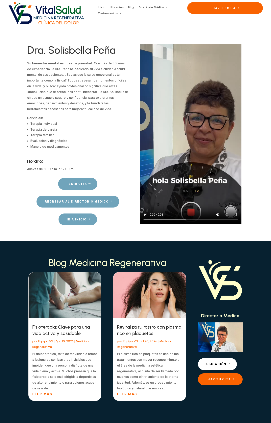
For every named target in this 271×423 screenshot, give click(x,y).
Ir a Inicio (77, 219)
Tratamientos (108, 13)
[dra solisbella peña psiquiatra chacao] (220, 351)
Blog (131, 7)
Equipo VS (45, 341)
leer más (42, 394)
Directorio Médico (151, 7)
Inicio (101, 7)
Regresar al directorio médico (77, 201)
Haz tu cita (224, 8)
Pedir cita (76, 183)
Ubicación (117, 7)
